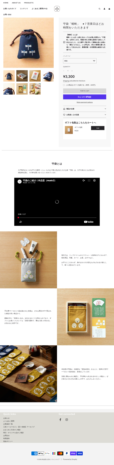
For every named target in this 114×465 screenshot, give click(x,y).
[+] (72, 71)
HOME (5, 3)
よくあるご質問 (8, 421)
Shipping (66, 81)
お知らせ (6, 418)
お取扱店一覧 (8, 424)
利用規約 (6, 438)
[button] (84, 109)
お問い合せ (7, 14)
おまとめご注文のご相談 (11, 430)
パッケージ (66, 56)
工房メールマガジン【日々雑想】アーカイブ (19, 427)
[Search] (99, 8)
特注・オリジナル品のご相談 (13, 433)
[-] (63, 71)
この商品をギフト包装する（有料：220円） (81, 85)
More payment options (85, 102)
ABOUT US (16, 3)
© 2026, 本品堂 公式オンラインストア (48, 459)
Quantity (66, 67)
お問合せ (6, 436)
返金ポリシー (8, 441)
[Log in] (104, 8)
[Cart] (109, 8)
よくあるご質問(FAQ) (40, 9)
